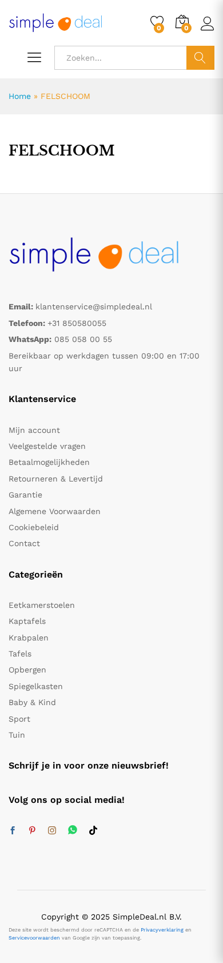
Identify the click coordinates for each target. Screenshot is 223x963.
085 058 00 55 (83, 339)
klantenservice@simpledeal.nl (93, 306)
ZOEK (200, 58)
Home (20, 96)
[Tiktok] (93, 830)
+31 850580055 (76, 323)
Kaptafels (27, 621)
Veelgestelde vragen (47, 446)
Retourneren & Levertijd (56, 478)
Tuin (17, 734)
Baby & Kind (32, 702)
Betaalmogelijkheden (49, 462)
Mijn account (34, 430)
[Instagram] (52, 830)
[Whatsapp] (72, 830)
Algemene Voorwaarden (55, 511)
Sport (19, 718)
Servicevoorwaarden (34, 938)
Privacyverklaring (162, 930)
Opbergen (27, 669)
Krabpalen (29, 637)
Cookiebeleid (34, 527)
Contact (24, 543)
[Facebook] (12, 831)
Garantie (25, 494)
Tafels (20, 653)
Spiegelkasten (36, 686)
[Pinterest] (32, 831)
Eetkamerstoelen (42, 605)
